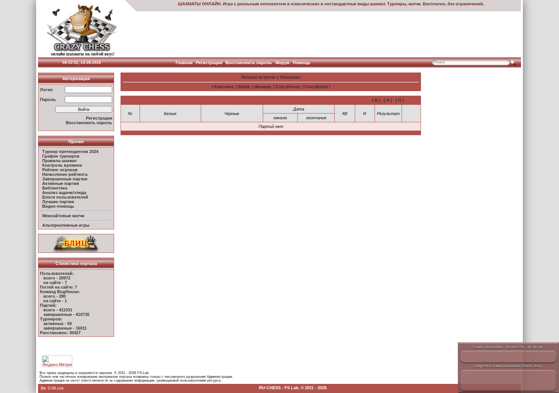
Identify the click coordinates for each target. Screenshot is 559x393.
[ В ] (376, 100)
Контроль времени (62, 165)
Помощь (301, 62)
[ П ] (399, 100)
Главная (184, 62)
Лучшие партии (58, 201)
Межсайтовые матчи (63, 215)
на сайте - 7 (55, 282)
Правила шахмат (59, 160)
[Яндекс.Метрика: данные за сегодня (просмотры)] (57, 361)
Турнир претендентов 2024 (70, 151)
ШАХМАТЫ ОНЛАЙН (199, 4)
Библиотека (54, 188)
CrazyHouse (288, 86)
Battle (244, 86)
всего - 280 (54, 296)
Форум (282, 62)
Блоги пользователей (65, 197)
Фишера (262, 86)
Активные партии (60, 183)
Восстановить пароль (249, 62)
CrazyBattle (316, 86)
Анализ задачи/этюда (64, 192)
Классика (223, 86)
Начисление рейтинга (64, 174)
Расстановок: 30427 (60, 332)
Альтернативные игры (65, 225)
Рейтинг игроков (60, 169)
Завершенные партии (64, 179)
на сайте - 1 (55, 300)
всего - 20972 (56, 278)
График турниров (60, 156)
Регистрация (209, 62)
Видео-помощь (58, 206)
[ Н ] (388, 100)
